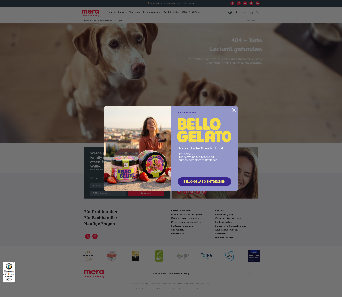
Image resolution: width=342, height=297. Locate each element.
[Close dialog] (234, 110)
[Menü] (13, 263)
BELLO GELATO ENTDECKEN (204, 181)
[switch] (9, 279)
